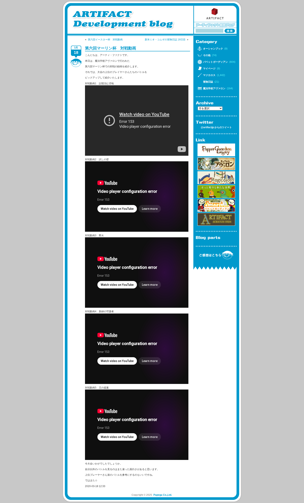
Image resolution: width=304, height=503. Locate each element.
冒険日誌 (208, 81)
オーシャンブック (213, 48)
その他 (207, 55)
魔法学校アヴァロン (214, 88)
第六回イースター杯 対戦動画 (105, 39)
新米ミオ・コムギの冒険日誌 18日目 (165, 39)
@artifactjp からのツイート (216, 127)
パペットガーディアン (215, 61)
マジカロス (209, 75)
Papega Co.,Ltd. (162, 494)
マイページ (209, 68)
